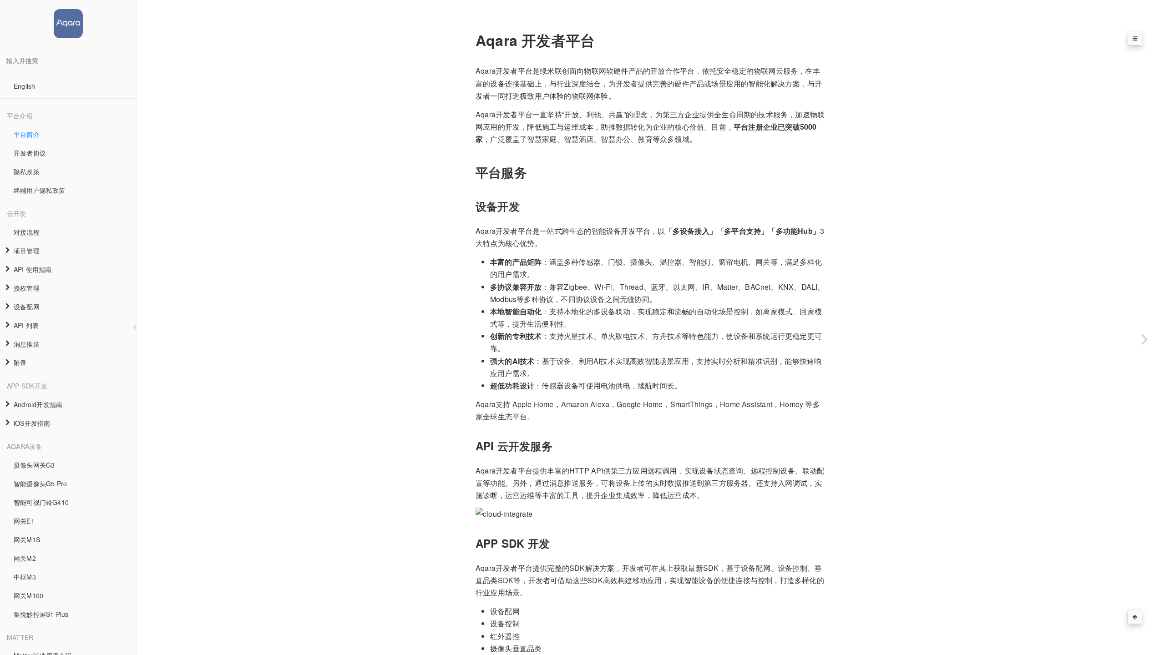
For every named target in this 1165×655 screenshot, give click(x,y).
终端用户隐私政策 (40, 190)
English (24, 86)
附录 (20, 362)
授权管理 (27, 287)
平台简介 (27, 134)
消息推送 (27, 343)
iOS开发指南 (32, 423)
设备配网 (27, 306)
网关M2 (25, 558)
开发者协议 (30, 152)
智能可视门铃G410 (41, 502)
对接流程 (27, 232)
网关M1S (27, 539)
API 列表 (26, 325)
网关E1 (24, 520)
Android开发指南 (38, 404)
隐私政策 (27, 171)
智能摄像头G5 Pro (40, 483)
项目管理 (27, 250)
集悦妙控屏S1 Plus (41, 614)
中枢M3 (25, 576)
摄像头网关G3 (34, 464)
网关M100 (28, 595)
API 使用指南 (33, 269)
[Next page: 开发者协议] (1144, 339)
